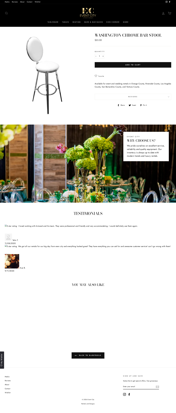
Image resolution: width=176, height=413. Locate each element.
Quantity (100, 51)
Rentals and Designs (88, 404)
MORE (125, 22)
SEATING (77, 22)
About (22, 2)
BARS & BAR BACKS (93, 22)
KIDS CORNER (112, 22)
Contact (29, 2)
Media (7, 2)
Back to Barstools (89, 355)
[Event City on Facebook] (129, 394)
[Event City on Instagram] (124, 394)
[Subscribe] (157, 386)
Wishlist (37, 2)
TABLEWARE (53, 22)
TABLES (65, 22)
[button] (99, 76)
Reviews (15, 2)
